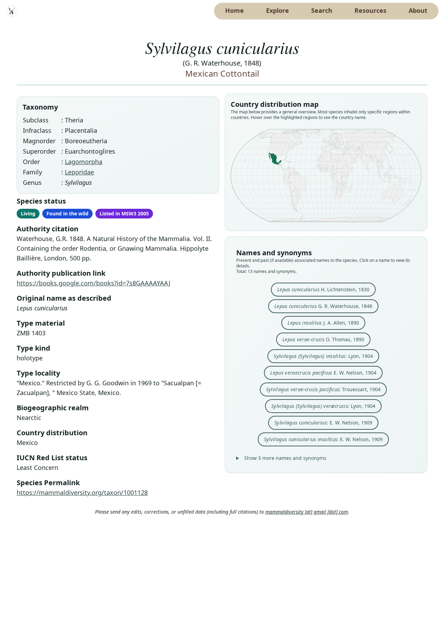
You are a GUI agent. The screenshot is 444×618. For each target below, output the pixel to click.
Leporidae (79, 172)
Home (234, 10)
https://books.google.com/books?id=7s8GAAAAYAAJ (93, 283)
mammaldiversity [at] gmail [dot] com (306, 511)
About (418, 10)
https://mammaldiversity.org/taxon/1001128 (82, 492)
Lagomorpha (83, 161)
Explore (277, 10)
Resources (370, 10)
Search (321, 10)
